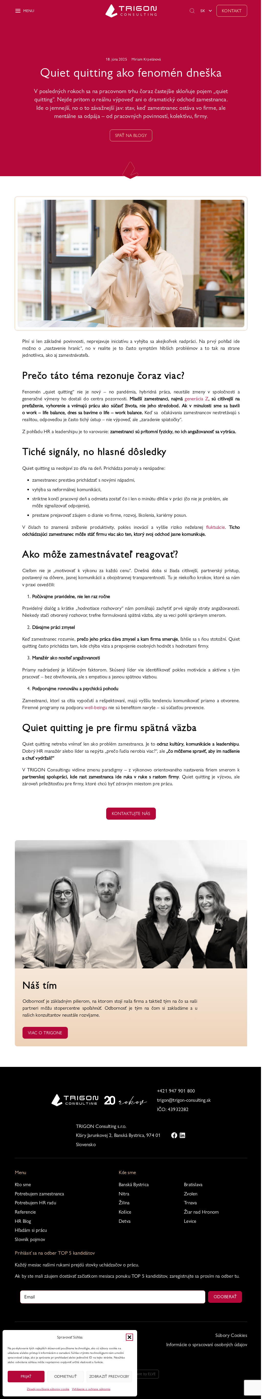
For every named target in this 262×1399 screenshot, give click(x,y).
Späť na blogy (131, 135)
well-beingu (95, 707)
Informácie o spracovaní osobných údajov (206, 1344)
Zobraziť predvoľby (109, 1376)
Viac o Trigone (45, 1032)
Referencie (25, 1212)
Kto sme (23, 1184)
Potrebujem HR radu (35, 1203)
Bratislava (193, 1184)
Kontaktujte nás (131, 813)
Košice (125, 1212)
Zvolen (190, 1194)
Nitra (124, 1194)
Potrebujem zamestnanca (39, 1194)
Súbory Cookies (231, 1335)
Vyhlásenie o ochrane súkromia (91, 1389)
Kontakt (232, 10)
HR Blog (23, 1221)
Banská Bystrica (134, 1184)
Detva (124, 1221)
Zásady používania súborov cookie (48, 1389)
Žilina (124, 1203)
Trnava (190, 1203)
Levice (190, 1221)
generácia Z (196, 399)
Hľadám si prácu (31, 1230)
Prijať (26, 1376)
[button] (129, 1337)
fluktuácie (215, 527)
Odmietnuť (65, 1376)
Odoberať (225, 1296)
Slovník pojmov (30, 1239)
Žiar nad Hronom (201, 1212)
